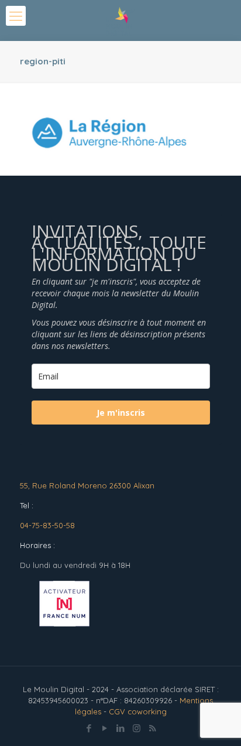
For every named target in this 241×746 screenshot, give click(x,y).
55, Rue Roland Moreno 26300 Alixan (87, 485)
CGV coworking (138, 711)
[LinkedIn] (121, 728)
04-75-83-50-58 (47, 525)
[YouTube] (105, 728)
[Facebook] (89, 728)
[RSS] (152, 728)
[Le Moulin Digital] (120, 20)
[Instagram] (136, 728)
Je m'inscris (121, 412)
